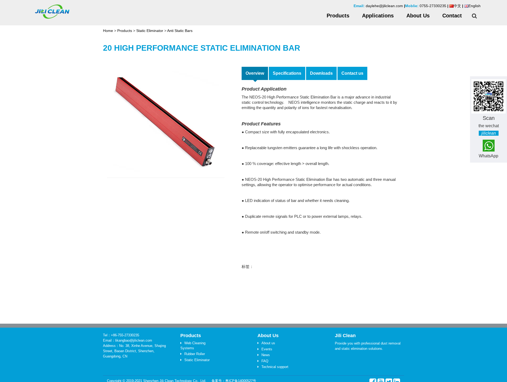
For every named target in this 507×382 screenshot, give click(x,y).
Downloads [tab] (321, 73)
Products (124, 31)
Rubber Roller (194, 354)
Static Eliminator (149, 31)
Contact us (352, 73)
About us (268, 343)
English (474, 6)
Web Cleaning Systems (192, 345)
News (265, 355)
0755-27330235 (433, 6)
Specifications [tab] (287, 73)
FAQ (264, 361)
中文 (457, 6)
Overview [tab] (255, 73)
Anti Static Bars (180, 31)
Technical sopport (274, 367)
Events (266, 349)
